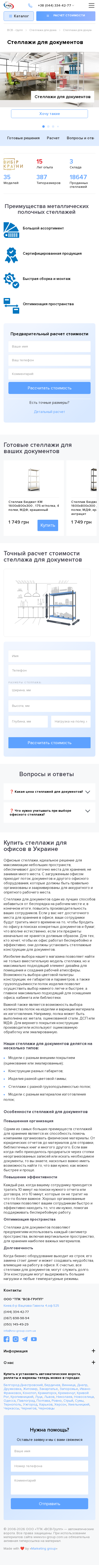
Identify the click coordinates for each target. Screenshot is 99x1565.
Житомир (30, 1389)
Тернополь (12, 1404)
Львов (49, 1397)
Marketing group (43, 1548)
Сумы (79, 1401)
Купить (47, 525)
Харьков (46, 1404)
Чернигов (29, 1408)
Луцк (39, 1397)
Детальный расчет (49, 412)
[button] (43, 126)
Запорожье (69, 1389)
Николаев (64, 1397)
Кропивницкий (22, 1397)
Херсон (60, 1404)
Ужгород (30, 1404)
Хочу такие (49, 113)
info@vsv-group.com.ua (20, 1331)
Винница (68, 1385)
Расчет (53, 138)
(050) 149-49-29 (16, 1324)
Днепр (82, 1385)
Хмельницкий (78, 1404)
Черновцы (46, 1408)
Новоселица (84, 1397)
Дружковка (12, 1389)
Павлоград (26, 1401)
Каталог (21, 16)
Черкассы (11, 1408)
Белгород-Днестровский (23, 1385)
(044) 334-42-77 (16, 1312)
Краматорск (47, 1393)
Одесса (10, 1401)
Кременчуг (66, 1393)
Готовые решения (23, 138)
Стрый (68, 1401)
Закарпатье (48, 1389)
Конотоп (29, 1393)
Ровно (57, 1401)
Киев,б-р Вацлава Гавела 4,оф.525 (31, 1306)
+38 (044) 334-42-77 (54, 5)
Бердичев (52, 1385)
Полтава (43, 1401)
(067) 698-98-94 (16, 1318)
